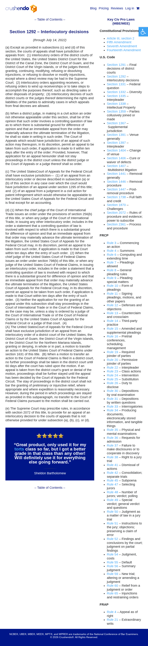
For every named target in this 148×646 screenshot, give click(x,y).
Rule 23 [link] (112, 371)
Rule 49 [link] (112, 500)
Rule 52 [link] (112, 539)
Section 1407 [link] (116, 166)
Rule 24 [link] (112, 375)
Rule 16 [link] (112, 336)
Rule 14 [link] (112, 321)
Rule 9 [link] (111, 278)
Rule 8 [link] (111, 270)
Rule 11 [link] (112, 293)
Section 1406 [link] (116, 158)
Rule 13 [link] (112, 313)
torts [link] (19, 449)
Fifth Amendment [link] (119, 42)
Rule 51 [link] (112, 523)
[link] (143, 31)
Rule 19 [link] (112, 352)
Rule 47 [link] (112, 484)
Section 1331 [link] (116, 84)
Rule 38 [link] (112, 457)
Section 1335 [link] (116, 96)
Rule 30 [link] (112, 391)
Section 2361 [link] (116, 224)
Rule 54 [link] (112, 554)
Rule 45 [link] (112, 480)
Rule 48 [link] (112, 492)
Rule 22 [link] (112, 367)
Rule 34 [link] (112, 410)
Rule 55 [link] (112, 562)
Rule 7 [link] (111, 262)
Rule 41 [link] (112, 465)
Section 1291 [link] (116, 65)
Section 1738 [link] (116, 197)
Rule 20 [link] (112, 360)
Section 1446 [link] (116, 181)
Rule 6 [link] (111, 254)
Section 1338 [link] (116, 104)
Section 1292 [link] (116, 76)
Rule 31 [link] (112, 399)
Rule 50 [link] (112, 511)
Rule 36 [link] (112, 438)
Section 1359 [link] (116, 111)
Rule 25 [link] (112, 379)
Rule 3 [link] (111, 243)
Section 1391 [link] (116, 135)
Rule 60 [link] (112, 585)
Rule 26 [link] (112, 383)
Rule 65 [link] (112, 593)
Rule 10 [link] (112, 285)
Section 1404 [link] (116, 150)
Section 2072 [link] (116, 212)
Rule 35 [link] (112, 430)
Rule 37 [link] (112, 445)
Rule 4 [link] (111, 250)
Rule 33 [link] (112, 406)
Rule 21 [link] (112, 619)
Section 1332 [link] (116, 92)
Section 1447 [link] (116, 189)
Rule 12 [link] (112, 305)
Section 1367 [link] (116, 123)
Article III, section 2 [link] (120, 38)
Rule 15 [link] (112, 328)
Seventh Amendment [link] (122, 46)
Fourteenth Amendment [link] (124, 50)
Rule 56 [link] (112, 566)
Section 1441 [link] (116, 173)
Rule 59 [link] (112, 574)
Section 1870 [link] (116, 205)
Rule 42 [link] (112, 472)
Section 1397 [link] (116, 142)
